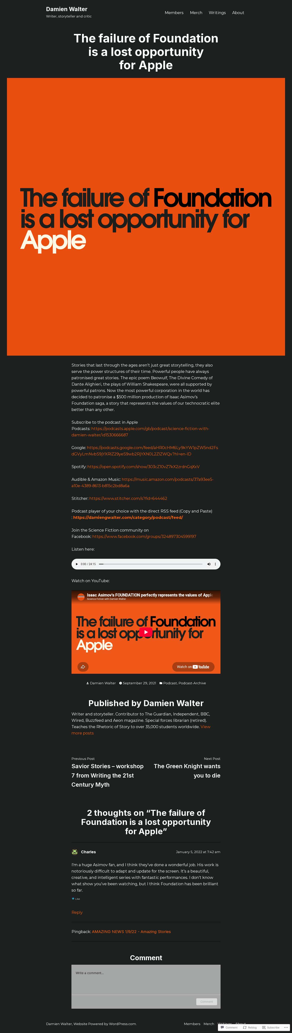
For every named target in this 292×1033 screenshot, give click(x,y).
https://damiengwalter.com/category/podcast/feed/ (128, 517)
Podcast (170, 683)
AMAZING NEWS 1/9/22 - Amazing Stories (131, 931)
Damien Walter (66, 9)
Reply (77, 912)
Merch (196, 12)
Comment (206, 1001)
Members (174, 12)
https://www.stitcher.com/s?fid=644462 (128, 498)
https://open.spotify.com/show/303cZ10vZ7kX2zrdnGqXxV (143, 466)
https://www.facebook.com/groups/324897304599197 (144, 536)
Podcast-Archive (192, 683)
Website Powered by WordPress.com (104, 1024)
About (238, 12)
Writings (217, 12)
